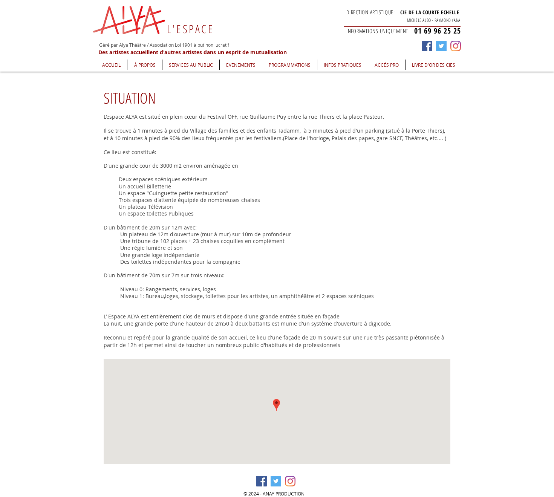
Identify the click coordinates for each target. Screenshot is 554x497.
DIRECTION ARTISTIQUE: (370, 12)
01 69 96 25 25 (437, 31)
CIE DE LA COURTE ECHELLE (429, 12)
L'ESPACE (190, 29)
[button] (144, 65)
